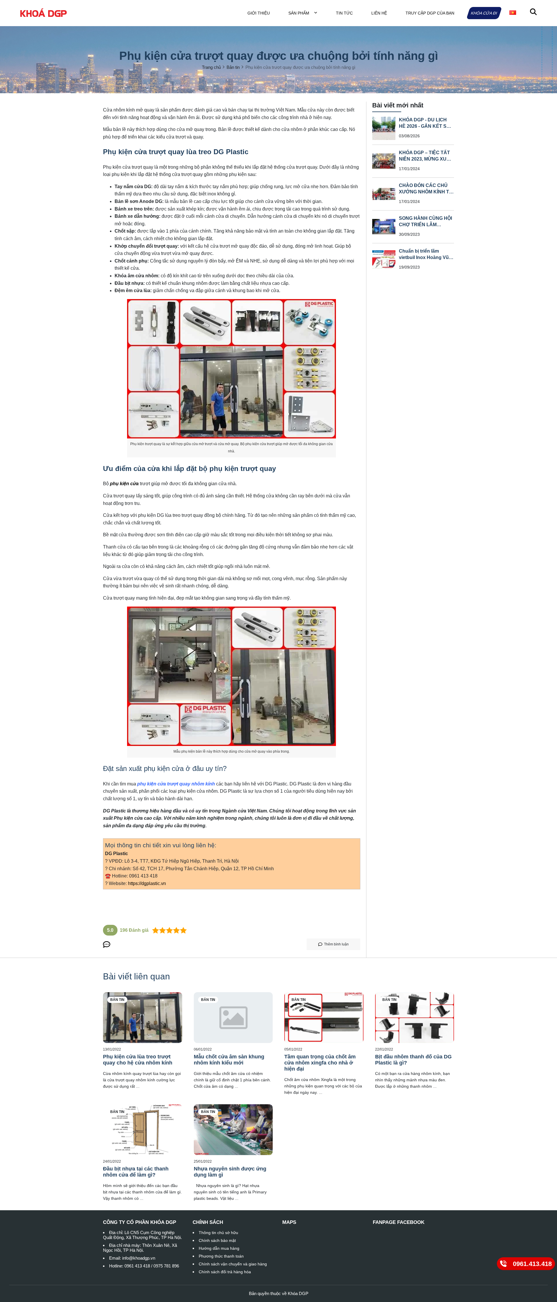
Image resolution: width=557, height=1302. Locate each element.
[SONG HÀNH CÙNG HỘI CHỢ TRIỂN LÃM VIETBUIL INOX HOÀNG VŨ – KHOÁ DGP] (383, 226)
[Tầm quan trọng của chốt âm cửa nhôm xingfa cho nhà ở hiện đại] (324, 1017)
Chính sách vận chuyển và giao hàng (233, 1264)
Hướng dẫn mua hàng (219, 1248)
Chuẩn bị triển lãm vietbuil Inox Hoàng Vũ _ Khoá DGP (426, 257)
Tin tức (344, 13)
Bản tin (117, 1000)
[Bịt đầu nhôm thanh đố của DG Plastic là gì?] (414, 1017)
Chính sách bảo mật (217, 1240)
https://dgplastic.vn (147, 883)
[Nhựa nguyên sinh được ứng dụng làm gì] (233, 1129)
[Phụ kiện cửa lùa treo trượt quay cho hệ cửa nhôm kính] (142, 1017)
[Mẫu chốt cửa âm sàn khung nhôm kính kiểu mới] (233, 1017)
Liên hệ (379, 13)
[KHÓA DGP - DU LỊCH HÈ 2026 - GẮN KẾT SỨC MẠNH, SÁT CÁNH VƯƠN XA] (383, 128)
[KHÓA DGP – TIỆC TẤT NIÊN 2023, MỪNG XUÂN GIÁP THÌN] (383, 161)
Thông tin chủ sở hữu (218, 1232)
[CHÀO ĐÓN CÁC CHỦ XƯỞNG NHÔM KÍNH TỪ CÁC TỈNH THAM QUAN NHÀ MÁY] (383, 194)
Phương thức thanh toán (221, 1256)
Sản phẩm (299, 13)
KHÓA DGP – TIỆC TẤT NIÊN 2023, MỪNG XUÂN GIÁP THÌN (426, 159)
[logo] (43, 12)
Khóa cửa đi (484, 13)
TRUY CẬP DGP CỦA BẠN (430, 13)
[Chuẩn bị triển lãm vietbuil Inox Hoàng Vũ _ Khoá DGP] (383, 259)
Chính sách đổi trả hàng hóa (225, 1271)
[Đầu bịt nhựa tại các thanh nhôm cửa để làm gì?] (142, 1129)
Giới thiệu (258, 13)
